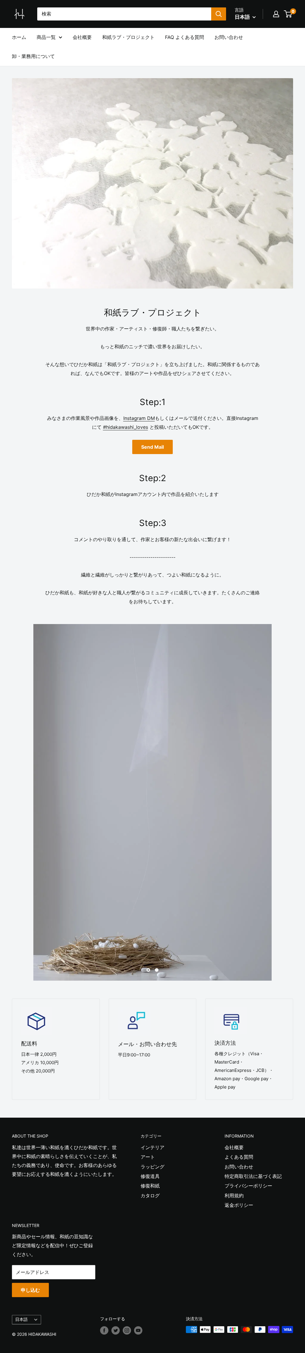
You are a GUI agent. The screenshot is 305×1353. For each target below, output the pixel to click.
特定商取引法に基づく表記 (253, 1176)
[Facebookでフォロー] (104, 1330)
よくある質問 (239, 1157)
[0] (288, 14)
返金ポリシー (239, 1205)
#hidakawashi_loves (125, 427)
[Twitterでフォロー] (115, 1330)
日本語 (21, 1319)
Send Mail (152, 447)
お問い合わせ (228, 37)
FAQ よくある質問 (184, 37)
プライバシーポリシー (248, 1186)
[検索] (218, 14)
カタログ (150, 1195)
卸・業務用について (33, 56)
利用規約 (234, 1195)
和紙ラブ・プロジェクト (128, 37)
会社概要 (82, 37)
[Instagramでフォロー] (127, 1330)
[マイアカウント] (276, 14)
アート (148, 1157)
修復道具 (150, 1176)
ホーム (19, 37)
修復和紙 (150, 1186)
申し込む (30, 1290)
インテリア (152, 1147)
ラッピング (152, 1167)
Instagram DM (139, 418)
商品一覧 (46, 37)
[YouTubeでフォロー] (138, 1330)
